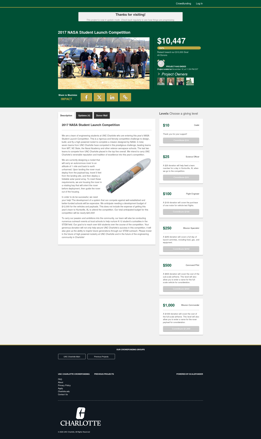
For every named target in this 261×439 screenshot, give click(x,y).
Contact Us (63, 394)
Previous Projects (101, 356)
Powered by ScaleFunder (189, 374)
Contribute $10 (181, 140)
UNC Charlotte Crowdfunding (74, 374)
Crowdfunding (183, 3)
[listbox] (104, 63)
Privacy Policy (64, 385)
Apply (60, 388)
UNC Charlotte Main (72, 356)
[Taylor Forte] (170, 81)
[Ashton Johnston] (161, 81)
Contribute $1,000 (181, 328)
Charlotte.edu (64, 391)
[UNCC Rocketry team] (190, 81)
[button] (65, 63)
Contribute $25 (181, 177)
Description (66, 115)
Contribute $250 (181, 248)
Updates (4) (84, 115)
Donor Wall (102, 115)
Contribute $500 (181, 288)
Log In (199, 3)
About (60, 382)
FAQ (60, 379)
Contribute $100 (181, 211)
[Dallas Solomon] (180, 81)
